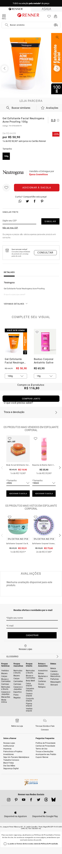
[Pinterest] (16, 800)
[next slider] (1, 467)
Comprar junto (31, 398)
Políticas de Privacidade (43, 835)
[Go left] (5, 68)
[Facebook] (31, 800)
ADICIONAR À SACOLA (18, 494)
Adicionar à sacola (36, 187)
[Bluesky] (53, 800)
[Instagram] (9, 800)
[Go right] (57, 68)
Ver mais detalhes (14, 304)
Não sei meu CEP (10, 228)
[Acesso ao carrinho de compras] (56, 17)
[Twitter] (39, 800)
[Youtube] (24, 800)
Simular (50, 221)
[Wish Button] (6, 187)
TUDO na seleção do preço (31, 3)
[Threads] (46, 800)
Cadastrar (32, 635)
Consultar (45, 252)
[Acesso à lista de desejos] (49, 17)
